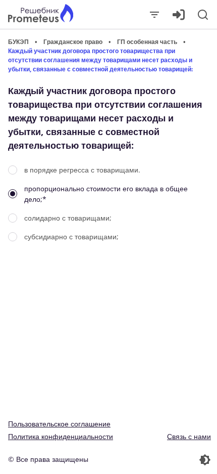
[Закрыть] (154, 15)
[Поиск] (203, 15)
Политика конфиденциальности (60, 436)
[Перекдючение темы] (161, 460)
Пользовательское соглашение (59, 423)
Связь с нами (189, 436)
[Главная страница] (40, 14)
